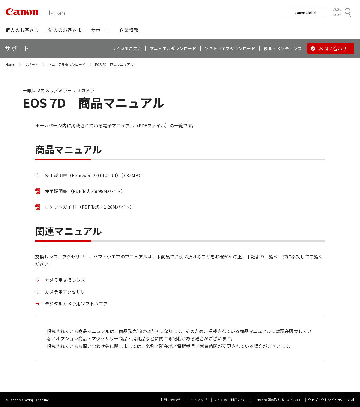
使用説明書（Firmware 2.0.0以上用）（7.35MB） (94, 175)
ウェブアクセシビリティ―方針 (331, 399)
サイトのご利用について (232, 399)
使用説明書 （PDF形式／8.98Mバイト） (85, 191)
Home (10, 64)
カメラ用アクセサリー (67, 291)
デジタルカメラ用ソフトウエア (76, 303)
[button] (22, 30)
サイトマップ (197, 399)
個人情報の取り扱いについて (279, 399)
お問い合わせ (170, 399)
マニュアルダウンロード (66, 64)
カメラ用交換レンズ (65, 279)
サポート (31, 64)
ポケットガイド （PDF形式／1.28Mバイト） (89, 206)
